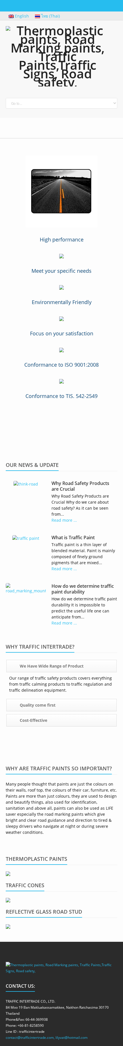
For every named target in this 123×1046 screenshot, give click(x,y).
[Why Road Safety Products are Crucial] (25, 483)
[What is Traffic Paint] (25, 537)
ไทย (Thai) (50, 16)
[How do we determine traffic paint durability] (26, 588)
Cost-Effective (33, 720)
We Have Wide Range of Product (51, 666)
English (22, 16)
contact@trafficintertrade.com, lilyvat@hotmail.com (47, 1037)
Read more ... (64, 520)
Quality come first (37, 705)
